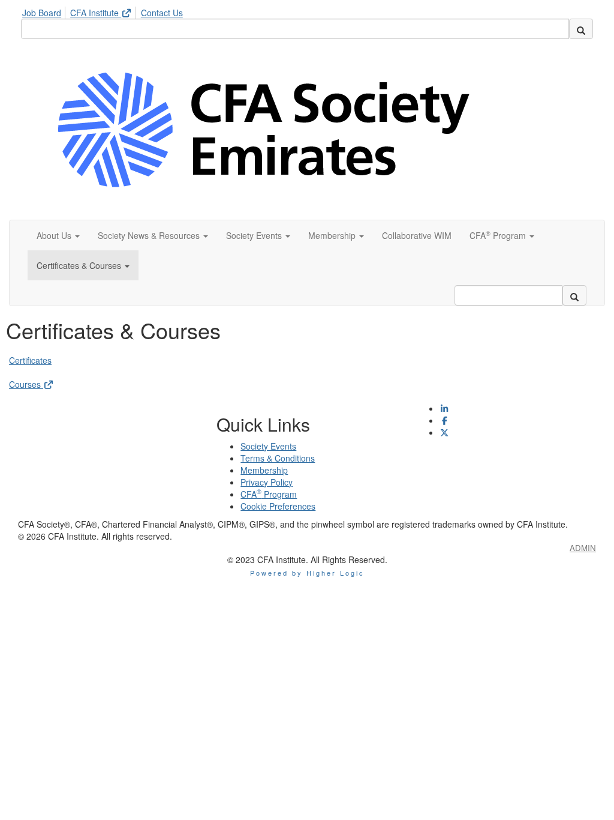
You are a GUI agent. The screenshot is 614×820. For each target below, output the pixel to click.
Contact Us (162, 13)
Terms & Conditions (277, 458)
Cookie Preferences (277, 506)
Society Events (268, 446)
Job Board (41, 13)
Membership (264, 470)
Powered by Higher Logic (307, 572)
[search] (581, 29)
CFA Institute (95, 13)
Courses (26, 384)
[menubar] (105, 11)
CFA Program (268, 494)
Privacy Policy (266, 482)
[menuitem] (45, 11)
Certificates (30, 360)
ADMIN (583, 547)
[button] (58, 235)
